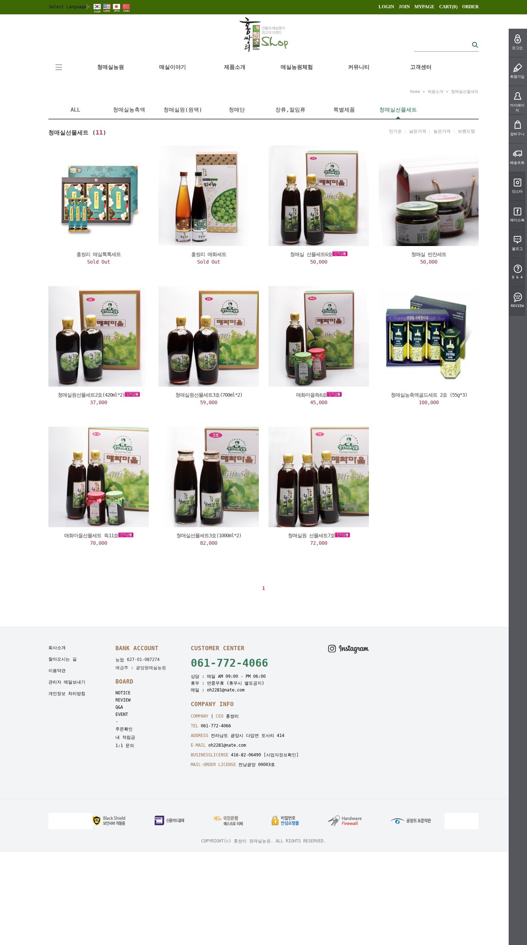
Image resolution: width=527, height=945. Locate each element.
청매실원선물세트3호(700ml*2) (208, 395)
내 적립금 (125, 737)
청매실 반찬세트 (428, 254)
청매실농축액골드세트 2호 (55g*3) (429, 395)
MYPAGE (424, 6)
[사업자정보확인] (281, 754)
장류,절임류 (290, 110)
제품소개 (235, 67)
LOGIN (386, 6)
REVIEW (122, 700)
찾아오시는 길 (62, 659)
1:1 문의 (124, 745)
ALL (75, 110)
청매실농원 (110, 67)
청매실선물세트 (465, 91)
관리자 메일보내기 (66, 682)
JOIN (404, 6)
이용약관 (57, 670)
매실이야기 (172, 67)
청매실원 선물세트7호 (311, 535)
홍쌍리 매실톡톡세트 (98, 254)
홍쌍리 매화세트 (208, 254)
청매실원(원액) (182, 110)
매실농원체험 (297, 67)
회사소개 (57, 647)
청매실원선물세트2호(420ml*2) (91, 395)
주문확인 (124, 729)
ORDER (470, 6)
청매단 (237, 110)
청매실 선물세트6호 (311, 254)
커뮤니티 (359, 67)
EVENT (121, 714)
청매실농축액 (129, 110)
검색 (475, 44)
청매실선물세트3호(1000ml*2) (208, 535)
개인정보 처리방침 (66, 693)
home (415, 91)
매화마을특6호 (311, 395)
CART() (448, 6)
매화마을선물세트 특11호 (91, 535)
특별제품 (344, 110)
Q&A (119, 707)
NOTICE (122, 692)
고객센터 (421, 67)
